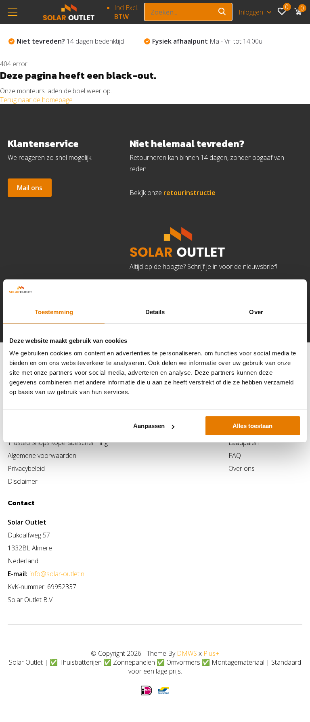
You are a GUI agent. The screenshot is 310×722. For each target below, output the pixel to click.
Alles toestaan (252, 425)
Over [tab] (256, 312)
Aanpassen (149, 425)
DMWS (187, 653)
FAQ (234, 455)
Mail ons (29, 187)
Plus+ (211, 653)
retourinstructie (189, 192)
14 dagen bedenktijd (70, 41)
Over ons (241, 468)
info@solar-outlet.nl (57, 573)
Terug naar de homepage (36, 99)
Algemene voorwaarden (42, 455)
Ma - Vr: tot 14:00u (207, 41)
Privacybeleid (26, 468)
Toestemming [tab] (54, 312)
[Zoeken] (222, 12)
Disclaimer (23, 481)
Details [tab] (155, 312)
